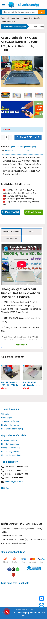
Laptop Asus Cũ (16, 147)
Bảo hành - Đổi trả (9, 440)
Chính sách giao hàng (10, 451)
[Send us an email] (13, 569)
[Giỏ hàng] (43, 4)
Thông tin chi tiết (11, 232)
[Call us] (17, 569)
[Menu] (3, 4)
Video (31, 232)
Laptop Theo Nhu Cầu (31, 18)
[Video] (4, 82)
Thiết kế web (19, 609)
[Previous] (5, 72)
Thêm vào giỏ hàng (28, 137)
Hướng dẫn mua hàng (10, 448)
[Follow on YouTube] (13, 575)
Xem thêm (20, 345)
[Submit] (41, 12)
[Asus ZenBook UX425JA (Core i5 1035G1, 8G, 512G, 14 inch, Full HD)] (32, 372)
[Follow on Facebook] (9, 569)
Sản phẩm (15, 18)
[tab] (11, 231)
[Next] (39, 72)
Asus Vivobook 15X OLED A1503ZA (18, 151)
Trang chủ (5, 18)
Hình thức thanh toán (10, 444)
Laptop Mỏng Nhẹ (8, 21)
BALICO (29, 609)
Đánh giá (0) (11, 239)
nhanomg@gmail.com (14, 481)
